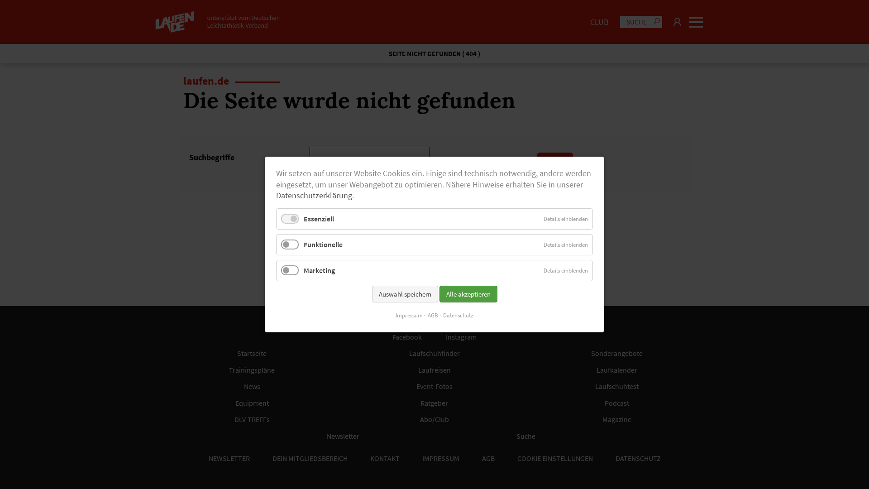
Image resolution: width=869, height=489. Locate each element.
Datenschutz (458, 315)
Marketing (319, 270)
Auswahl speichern (405, 294)
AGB (433, 315)
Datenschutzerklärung (314, 196)
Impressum (409, 315)
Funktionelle (323, 244)
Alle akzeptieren (468, 294)
